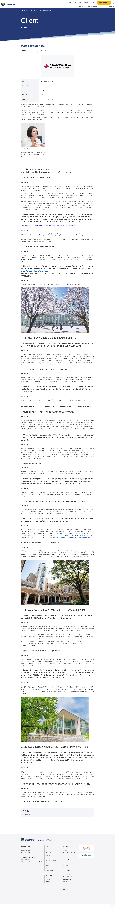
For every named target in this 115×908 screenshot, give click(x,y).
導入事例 (48, 879)
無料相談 (48, 881)
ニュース (81, 6)
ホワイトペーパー (67, 886)
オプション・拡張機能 (51, 860)
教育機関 (24, 50)
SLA (30, 897)
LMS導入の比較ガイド (51, 870)
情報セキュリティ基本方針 (38, 897)
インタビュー (41, 50)
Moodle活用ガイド (88, 6)
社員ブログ (105, 6)
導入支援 (48, 862)
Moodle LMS (32, 50)
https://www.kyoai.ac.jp (47, 99)
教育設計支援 (49, 867)
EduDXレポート (67, 889)
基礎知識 (65, 881)
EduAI (47, 857)
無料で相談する (103, 3)
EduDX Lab (111, 6)
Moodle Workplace (50, 852)
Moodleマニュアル (97, 6)
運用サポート (49, 865)
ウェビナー (65, 884)
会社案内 (65, 850)
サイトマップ (60, 897)
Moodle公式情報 (67, 879)
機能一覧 (48, 855)
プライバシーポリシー (50, 897)
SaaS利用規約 (23, 897)
